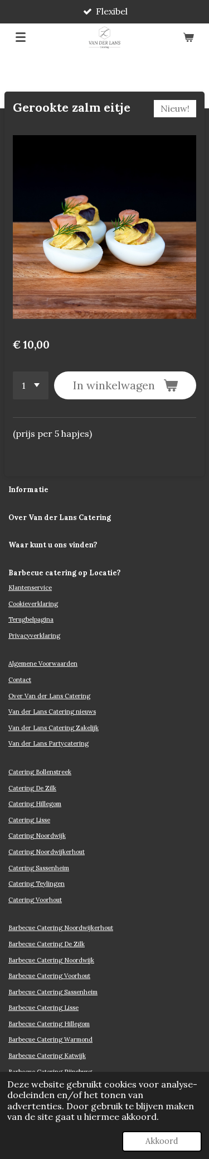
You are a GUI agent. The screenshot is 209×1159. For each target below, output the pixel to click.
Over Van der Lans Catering (49, 696)
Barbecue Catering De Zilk (46, 944)
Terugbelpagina (31, 619)
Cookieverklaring (33, 604)
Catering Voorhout (35, 900)
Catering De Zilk (32, 788)
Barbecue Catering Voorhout (49, 976)
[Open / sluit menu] (20, 37)
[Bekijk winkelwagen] (188, 37)
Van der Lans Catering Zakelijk (53, 728)
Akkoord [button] (161, 1141)
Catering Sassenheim (38, 868)
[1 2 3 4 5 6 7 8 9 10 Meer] (30, 385)
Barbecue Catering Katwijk (47, 1056)
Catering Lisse (29, 820)
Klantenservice (30, 588)
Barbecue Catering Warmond (50, 1039)
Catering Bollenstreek (39, 772)
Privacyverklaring (34, 636)
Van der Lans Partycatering (48, 743)
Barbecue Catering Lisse (43, 1008)
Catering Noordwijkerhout (46, 852)
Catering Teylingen (36, 884)
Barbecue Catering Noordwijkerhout (60, 928)
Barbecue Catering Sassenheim (53, 992)
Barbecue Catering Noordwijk (51, 960)
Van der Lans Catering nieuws (52, 712)
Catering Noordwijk (37, 836)
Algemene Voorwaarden (42, 663)
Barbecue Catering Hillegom (49, 1024)
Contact (19, 680)
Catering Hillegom (34, 804)
